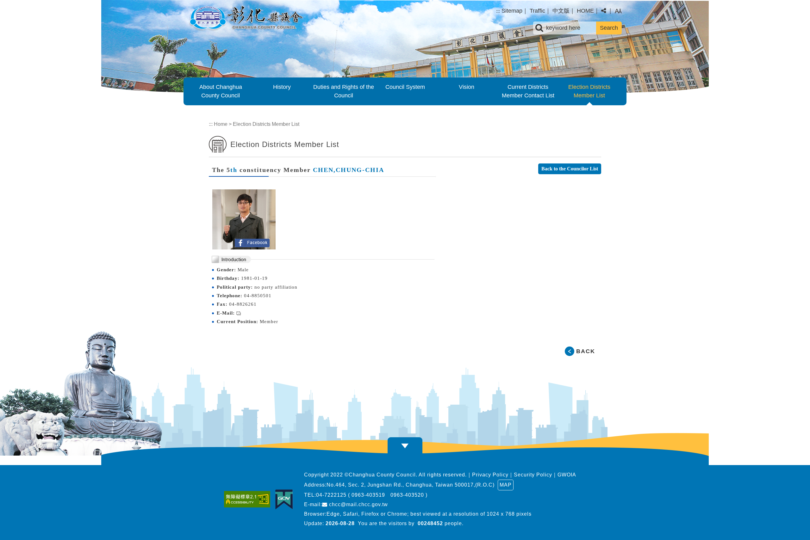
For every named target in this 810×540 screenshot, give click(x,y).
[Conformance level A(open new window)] (248, 499)
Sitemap (512, 11)
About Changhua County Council (220, 91)
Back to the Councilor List (569, 168)
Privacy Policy (490, 474)
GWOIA (567, 474)
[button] (603, 11)
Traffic (537, 11)
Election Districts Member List (589, 91)
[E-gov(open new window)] (285, 499)
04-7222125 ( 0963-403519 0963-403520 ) (371, 495)
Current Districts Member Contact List (528, 91)
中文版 (561, 11)
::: (498, 11)
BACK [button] (585, 351)
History (282, 87)
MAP (506, 485)
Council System (405, 87)
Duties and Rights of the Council (343, 91)
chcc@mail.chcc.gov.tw (357, 504)
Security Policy (533, 474)
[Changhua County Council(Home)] (245, 18)
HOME (585, 11)
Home (220, 124)
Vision (466, 87)
